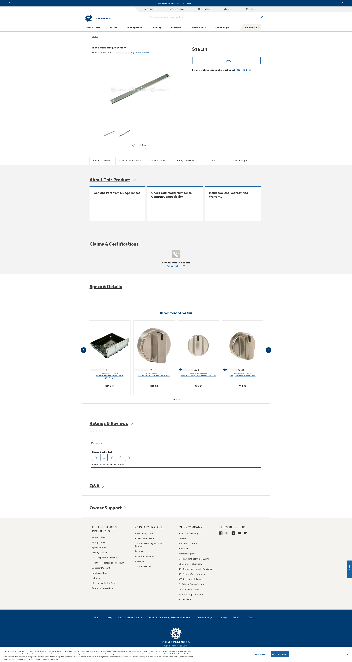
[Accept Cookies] (348, 654)
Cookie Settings (259, 654)
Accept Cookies (280, 654)
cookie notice (53, 659)
